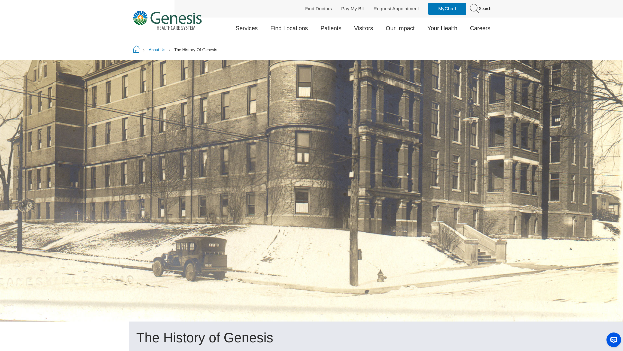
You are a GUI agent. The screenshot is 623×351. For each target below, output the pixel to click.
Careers (480, 28)
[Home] (174, 20)
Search (484, 9)
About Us (157, 49)
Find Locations (289, 28)
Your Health (442, 28)
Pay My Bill (352, 8)
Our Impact (400, 28)
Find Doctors (318, 8)
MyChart (447, 8)
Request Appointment (396, 8)
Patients (331, 28)
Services (247, 28)
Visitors (363, 28)
